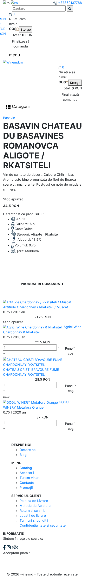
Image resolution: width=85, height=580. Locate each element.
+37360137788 (69, 3)
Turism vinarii (30, 478)
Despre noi (28, 450)
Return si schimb (32, 510)
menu (14, 54)
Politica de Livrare (34, 501)
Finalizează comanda (20, 43)
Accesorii (27, 473)
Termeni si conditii (34, 520)
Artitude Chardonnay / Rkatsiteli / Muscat (35, 307)
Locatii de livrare (33, 515)
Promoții (26, 487)
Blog (23, 455)
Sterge (25, 29)
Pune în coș (70, 350)
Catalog (26, 468)
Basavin (9, 118)
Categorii (20, 106)
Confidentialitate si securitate (43, 525)
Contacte (27, 483)
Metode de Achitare (35, 506)
